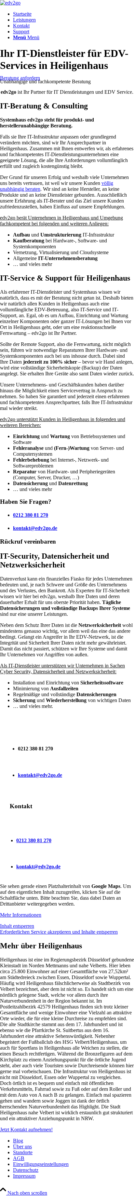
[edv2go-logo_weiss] (10, 3)
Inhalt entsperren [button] (17, 926)
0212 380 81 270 (30, 515)
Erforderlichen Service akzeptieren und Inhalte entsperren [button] (59, 932)
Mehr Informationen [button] (20, 915)
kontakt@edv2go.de (35, 528)
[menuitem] (73, 14)
